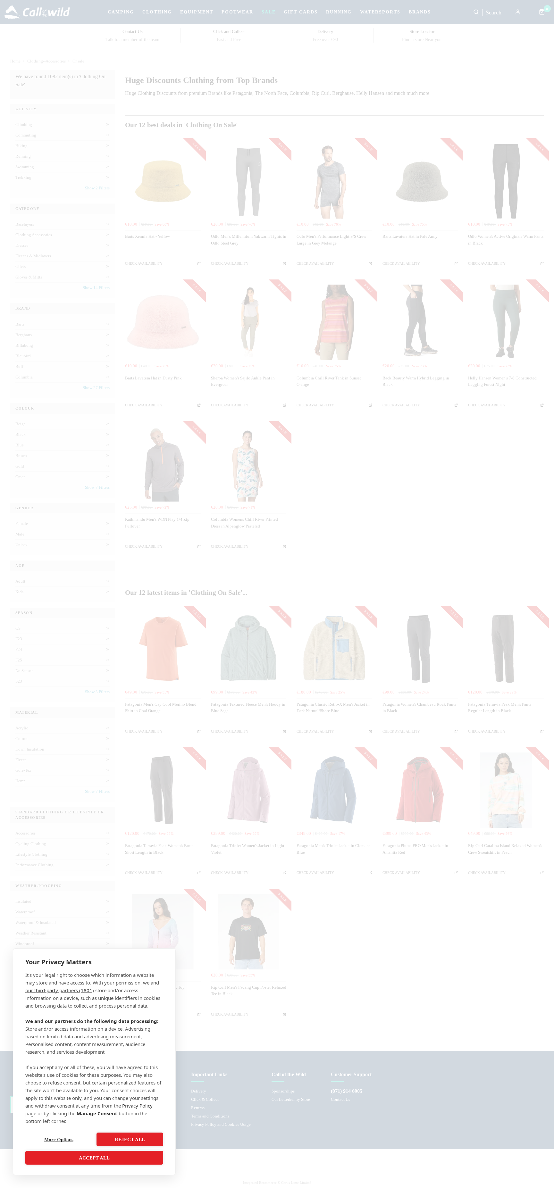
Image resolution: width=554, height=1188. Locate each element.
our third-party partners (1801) (59, 990)
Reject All (130, 1139)
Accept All (94, 1157)
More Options (58, 1139)
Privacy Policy (137, 1105)
